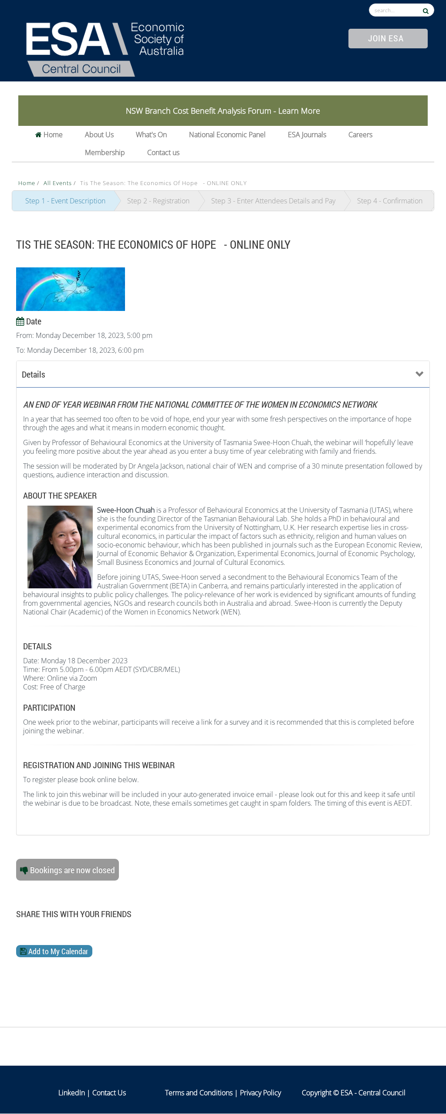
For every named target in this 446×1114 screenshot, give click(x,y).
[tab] (223, 374)
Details (33, 374)
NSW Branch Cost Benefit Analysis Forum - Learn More (223, 110)
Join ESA (386, 38)
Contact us (163, 152)
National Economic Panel (227, 134)
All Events (59, 183)
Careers (360, 134)
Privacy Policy (260, 1092)
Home (52, 134)
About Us (99, 134)
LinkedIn (71, 1092)
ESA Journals (307, 134)
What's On (151, 134)
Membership (105, 152)
